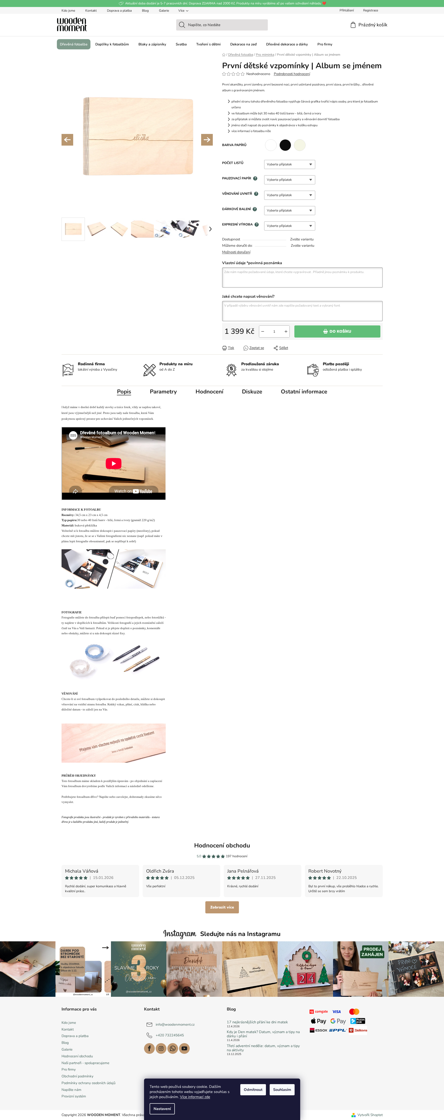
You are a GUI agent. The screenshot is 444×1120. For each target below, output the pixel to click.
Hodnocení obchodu (222, 845)
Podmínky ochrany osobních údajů (88, 1083)
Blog (145, 10)
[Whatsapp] (172, 1048)
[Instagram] (161, 1048)
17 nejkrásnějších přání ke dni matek (257, 1022)
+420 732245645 (170, 1035)
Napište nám (71, 1089)
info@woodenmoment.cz (175, 1024)
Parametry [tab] (163, 391)
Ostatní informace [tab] (304, 391)
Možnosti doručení (236, 252)
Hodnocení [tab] (209, 391)
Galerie (164, 10)
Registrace (370, 10)
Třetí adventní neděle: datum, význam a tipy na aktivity (263, 1048)
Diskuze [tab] (252, 391)
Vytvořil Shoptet (370, 1115)
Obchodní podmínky (77, 1076)
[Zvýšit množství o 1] (285, 331)
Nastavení (162, 1108)
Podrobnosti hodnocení (292, 74)
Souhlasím (282, 1089)
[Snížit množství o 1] (262, 331)
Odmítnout (253, 1089)
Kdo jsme (68, 10)
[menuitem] (73, 44)
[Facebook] (149, 1048)
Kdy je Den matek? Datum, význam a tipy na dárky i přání (263, 1034)
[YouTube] (184, 1048)
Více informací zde (195, 1097)
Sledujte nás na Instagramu (240, 934)
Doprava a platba (119, 10)
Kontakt (91, 10)
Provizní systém (74, 1096)
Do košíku (340, 331)
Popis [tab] (124, 391)
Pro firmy (69, 1069)
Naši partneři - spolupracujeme (85, 1063)
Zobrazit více (222, 907)
